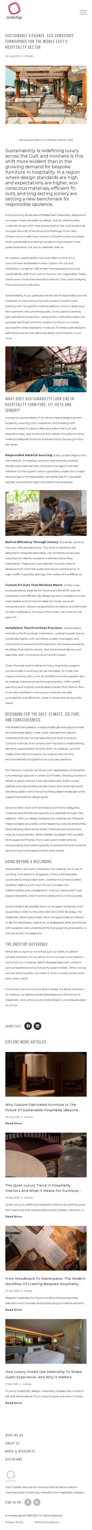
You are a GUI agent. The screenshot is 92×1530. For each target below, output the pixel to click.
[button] (83, 12)
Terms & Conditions (46, 1522)
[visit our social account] (27, 1502)
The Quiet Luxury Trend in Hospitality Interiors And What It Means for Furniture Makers (42, 1190)
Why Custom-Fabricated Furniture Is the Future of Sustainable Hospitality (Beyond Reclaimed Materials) (41, 1110)
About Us (12, 1443)
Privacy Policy (14, 1522)
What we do (14, 1435)
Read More (13, 1123)
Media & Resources (20, 1451)
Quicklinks (13, 1459)
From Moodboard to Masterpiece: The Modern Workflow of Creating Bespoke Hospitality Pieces (45, 1284)
